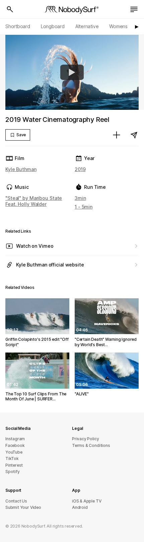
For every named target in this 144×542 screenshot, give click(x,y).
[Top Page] (72, 9)
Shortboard (17, 26)
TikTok (12, 458)
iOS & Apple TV (86, 501)
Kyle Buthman (21, 169)
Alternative (87, 26)
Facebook (14, 445)
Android (80, 507)
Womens (118, 26)
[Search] (10, 9)
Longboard (53, 26)
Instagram (15, 438)
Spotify (12, 471)
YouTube (13, 452)
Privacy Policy (85, 438)
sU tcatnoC (16, 501)
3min (80, 198)
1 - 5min (83, 207)
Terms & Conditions (91, 445)
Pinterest (14, 465)
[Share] (134, 135)
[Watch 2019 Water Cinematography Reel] (72, 72)
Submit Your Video (23, 507)
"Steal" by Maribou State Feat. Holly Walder (33, 201)
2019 (80, 169)
